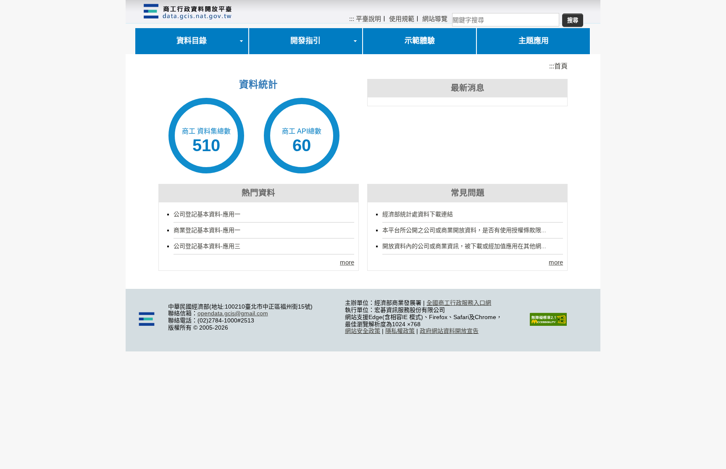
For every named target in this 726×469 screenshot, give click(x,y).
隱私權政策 (400, 331)
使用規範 (401, 18)
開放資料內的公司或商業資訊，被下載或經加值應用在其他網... (464, 246)
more (347, 262)
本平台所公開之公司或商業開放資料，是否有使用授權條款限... (464, 230)
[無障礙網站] (548, 323)
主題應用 (533, 41)
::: (351, 18)
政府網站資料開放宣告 (449, 331)
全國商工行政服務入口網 (458, 302)
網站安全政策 (362, 331)
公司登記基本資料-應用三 (207, 246)
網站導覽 (434, 18)
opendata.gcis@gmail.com (232, 313)
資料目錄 (191, 41)
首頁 (561, 66)
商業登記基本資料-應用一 (207, 230)
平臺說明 (368, 18)
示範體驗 (420, 41)
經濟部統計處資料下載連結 (417, 214)
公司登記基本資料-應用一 (207, 214)
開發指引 (305, 41)
